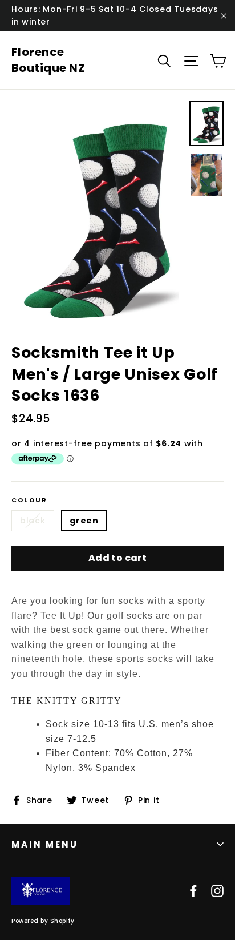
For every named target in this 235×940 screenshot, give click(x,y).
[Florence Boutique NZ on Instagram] (217, 891)
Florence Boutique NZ (48, 60)
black (33, 520)
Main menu (44, 844)
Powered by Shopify (42, 921)
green (84, 520)
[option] (97, 215)
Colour (29, 500)
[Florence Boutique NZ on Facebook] (193, 891)
